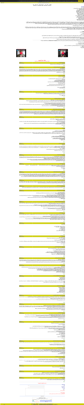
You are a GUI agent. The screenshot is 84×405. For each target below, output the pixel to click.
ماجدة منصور (82, 6)
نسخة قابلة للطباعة (35, 404)
